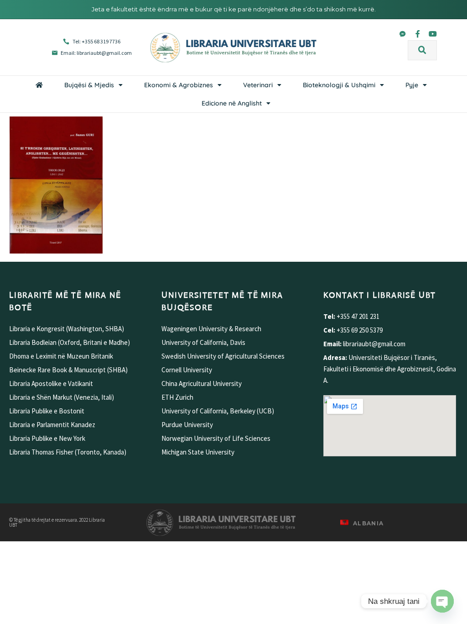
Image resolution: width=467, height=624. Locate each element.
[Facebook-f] (417, 33)
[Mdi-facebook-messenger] (402, 33)
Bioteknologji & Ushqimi (339, 85)
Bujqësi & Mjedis (89, 85)
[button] (422, 50)
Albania (368, 523)
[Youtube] (432, 33)
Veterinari (258, 85)
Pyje (411, 85)
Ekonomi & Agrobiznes (178, 85)
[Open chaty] (442, 601)
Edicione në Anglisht (232, 103)
